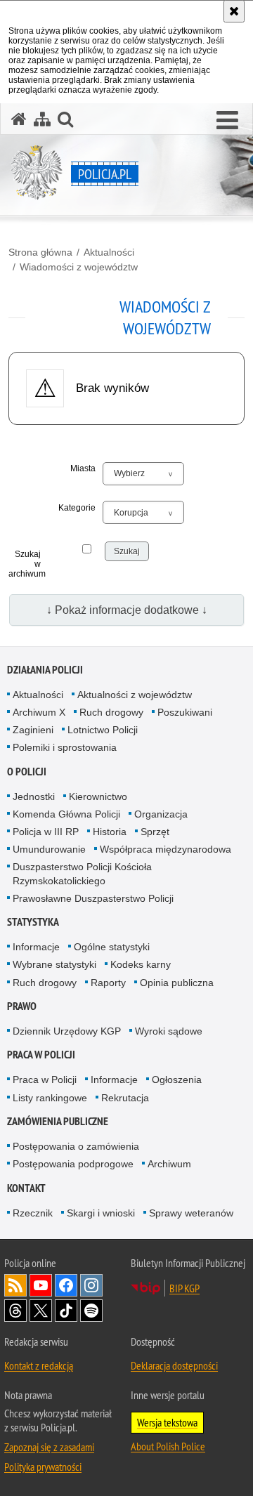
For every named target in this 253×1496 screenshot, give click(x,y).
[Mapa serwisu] (42, 119)
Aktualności (109, 252)
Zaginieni (33, 729)
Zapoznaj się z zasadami (49, 1447)
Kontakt (26, 1188)
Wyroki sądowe (168, 1031)
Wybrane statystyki (54, 964)
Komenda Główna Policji (66, 814)
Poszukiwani (184, 712)
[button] (227, 121)
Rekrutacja (125, 1097)
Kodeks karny (140, 964)
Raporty (108, 982)
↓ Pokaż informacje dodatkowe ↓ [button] (126, 610)
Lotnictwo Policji (102, 729)
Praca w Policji (41, 1054)
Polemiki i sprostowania (65, 747)
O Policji (26, 771)
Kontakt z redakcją (38, 1365)
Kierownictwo (98, 796)
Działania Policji (45, 669)
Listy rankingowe (50, 1097)
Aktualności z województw (134, 694)
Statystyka (33, 921)
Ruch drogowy (111, 712)
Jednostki (34, 796)
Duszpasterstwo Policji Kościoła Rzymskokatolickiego (82, 873)
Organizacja (161, 814)
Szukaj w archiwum (24, 564)
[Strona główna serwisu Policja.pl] (19, 119)
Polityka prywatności (43, 1466)
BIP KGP (184, 1288)
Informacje (36, 946)
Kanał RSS (15, 1285)
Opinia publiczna (177, 982)
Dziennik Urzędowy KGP (67, 1031)
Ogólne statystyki (112, 946)
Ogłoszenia (177, 1079)
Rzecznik (33, 1213)
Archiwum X (39, 712)
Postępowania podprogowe (73, 1163)
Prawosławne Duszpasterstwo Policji (93, 898)
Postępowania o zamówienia (76, 1146)
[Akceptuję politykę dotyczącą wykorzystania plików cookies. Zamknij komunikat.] (234, 11)
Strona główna (40, 252)
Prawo (22, 1006)
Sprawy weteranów (191, 1213)
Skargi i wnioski (101, 1213)
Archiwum (169, 1163)
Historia (109, 831)
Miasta (83, 468)
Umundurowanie (49, 849)
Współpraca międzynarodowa (165, 849)
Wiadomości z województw (79, 267)
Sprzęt (155, 831)
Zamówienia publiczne (57, 1121)
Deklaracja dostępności (174, 1365)
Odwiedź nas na (41, 1285)
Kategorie (77, 508)
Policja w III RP (46, 831)
